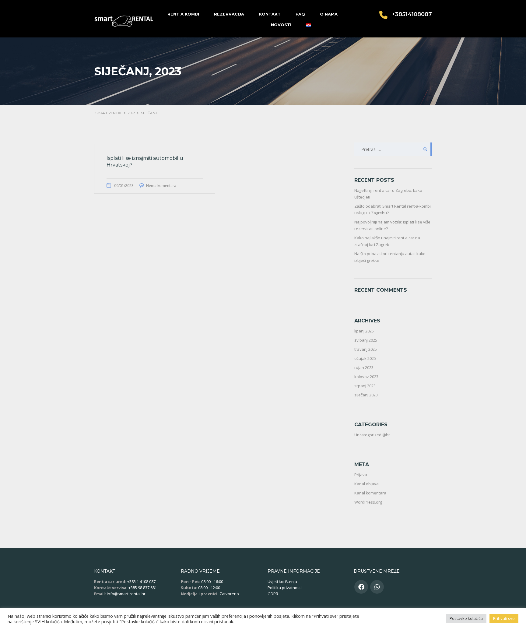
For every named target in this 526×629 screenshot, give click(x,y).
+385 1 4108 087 (141, 581)
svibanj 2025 (365, 340)
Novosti (281, 24)
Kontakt (270, 14)
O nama (329, 14)
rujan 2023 (363, 367)
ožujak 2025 (365, 358)
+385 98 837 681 (142, 587)
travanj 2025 (365, 349)
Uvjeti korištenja (282, 581)
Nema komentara (161, 185)
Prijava (360, 474)
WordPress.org (368, 502)
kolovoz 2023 (366, 376)
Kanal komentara (370, 493)
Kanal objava (366, 484)
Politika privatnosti (285, 587)
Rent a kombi (183, 14)
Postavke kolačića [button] (466, 618)
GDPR (273, 593)
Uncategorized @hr (372, 434)
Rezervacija (229, 14)
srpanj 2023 (365, 385)
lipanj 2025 (364, 331)
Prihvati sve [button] (504, 618)
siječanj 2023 (366, 395)
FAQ (300, 14)
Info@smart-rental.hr (126, 593)
